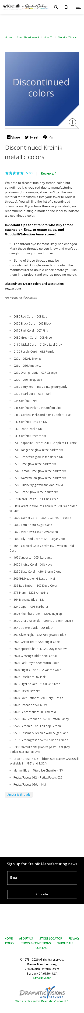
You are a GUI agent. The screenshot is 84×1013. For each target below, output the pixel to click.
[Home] (25, 7)
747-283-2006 (42, 978)
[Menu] (78, 7)
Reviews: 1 (49, 173)
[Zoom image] (74, 123)
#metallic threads (18, 795)
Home (9, 37)
